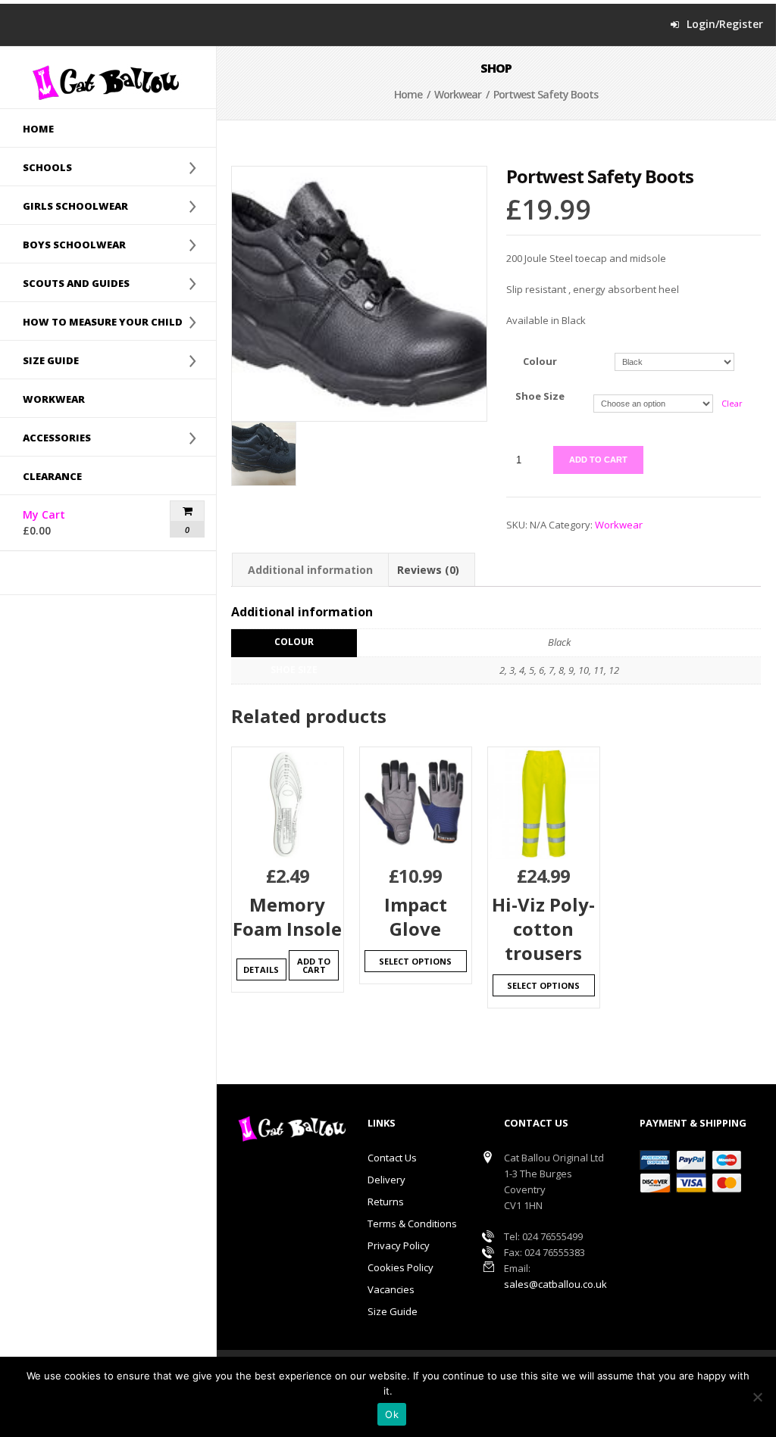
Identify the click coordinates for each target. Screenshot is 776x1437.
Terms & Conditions (412, 1223)
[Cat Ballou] (108, 82)
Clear (732, 403)
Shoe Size (540, 396)
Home (38, 129)
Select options (415, 961)
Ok (392, 1414)
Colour (540, 361)
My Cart (70, 522)
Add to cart (598, 459)
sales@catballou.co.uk (555, 1284)
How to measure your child (91, 322)
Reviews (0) (428, 570)
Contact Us (392, 1157)
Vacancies (391, 1289)
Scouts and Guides (65, 283)
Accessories (45, 437)
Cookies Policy (400, 1267)
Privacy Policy (399, 1245)
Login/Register (725, 24)
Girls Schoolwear (64, 206)
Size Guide (393, 1311)
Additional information (310, 570)
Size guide (39, 360)
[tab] (310, 570)
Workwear (54, 399)
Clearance (52, 476)
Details (261, 969)
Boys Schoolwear (63, 244)
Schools (36, 167)
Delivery (386, 1179)
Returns (386, 1201)
